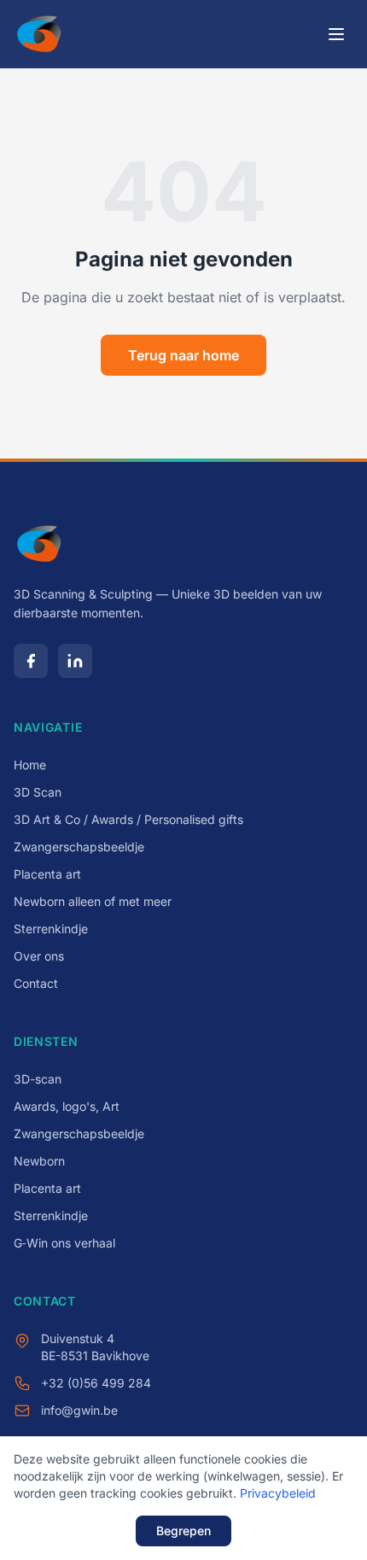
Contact (36, 983)
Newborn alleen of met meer (93, 901)
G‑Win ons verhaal (64, 1243)
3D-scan (37, 1079)
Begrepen (183, 1530)
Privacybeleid (278, 1493)
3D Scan (37, 792)
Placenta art (47, 874)
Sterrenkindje (51, 928)
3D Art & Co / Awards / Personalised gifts (128, 819)
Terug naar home (183, 355)
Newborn (39, 1161)
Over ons (39, 956)
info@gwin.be (79, 1410)
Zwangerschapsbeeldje (79, 846)
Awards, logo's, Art (66, 1106)
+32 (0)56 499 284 (96, 1383)
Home (30, 764)
